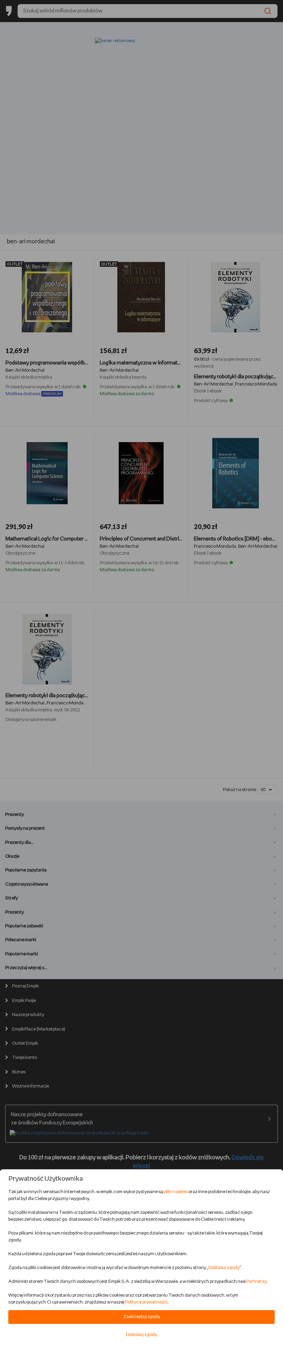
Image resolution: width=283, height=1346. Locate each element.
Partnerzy (256, 1281)
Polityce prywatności (146, 1302)
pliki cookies (176, 1192)
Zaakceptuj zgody (141, 1317)
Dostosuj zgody (224, 1268)
